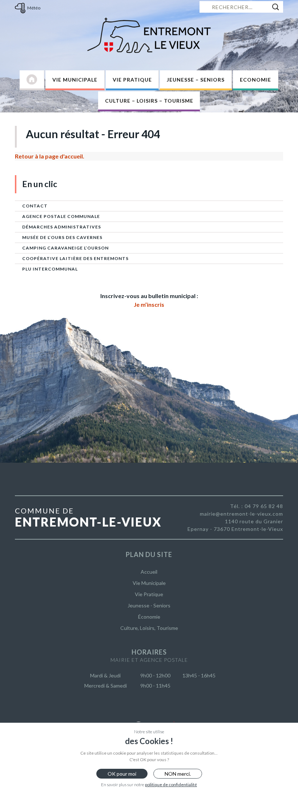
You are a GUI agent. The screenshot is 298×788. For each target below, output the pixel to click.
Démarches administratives (61, 227)
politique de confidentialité (171, 784)
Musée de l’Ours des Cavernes (62, 237)
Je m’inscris (149, 304)
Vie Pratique (132, 80)
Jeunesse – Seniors (196, 80)
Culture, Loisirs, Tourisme (149, 628)
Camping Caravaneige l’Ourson (65, 248)
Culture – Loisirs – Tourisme (149, 101)
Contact (35, 206)
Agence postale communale (61, 216)
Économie (149, 617)
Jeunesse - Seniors (149, 605)
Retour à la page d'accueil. (49, 156)
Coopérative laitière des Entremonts (75, 258)
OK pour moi (122, 774)
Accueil (149, 572)
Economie (255, 80)
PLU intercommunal (50, 269)
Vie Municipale (74, 80)
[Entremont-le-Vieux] (149, 35)
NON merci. (178, 774)
